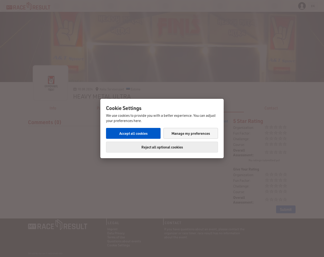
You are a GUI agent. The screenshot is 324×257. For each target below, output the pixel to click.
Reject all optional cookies (162, 147)
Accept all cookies (133, 133)
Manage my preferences (190, 133)
